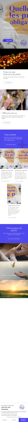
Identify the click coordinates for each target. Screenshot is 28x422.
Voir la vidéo (9, 40)
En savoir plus (8, 82)
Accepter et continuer (23, 420)
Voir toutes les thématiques (14, 238)
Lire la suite (18, 40)
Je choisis (14, 420)
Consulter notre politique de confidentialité (9, 414)
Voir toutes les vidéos (11, 144)
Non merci (4, 420)
